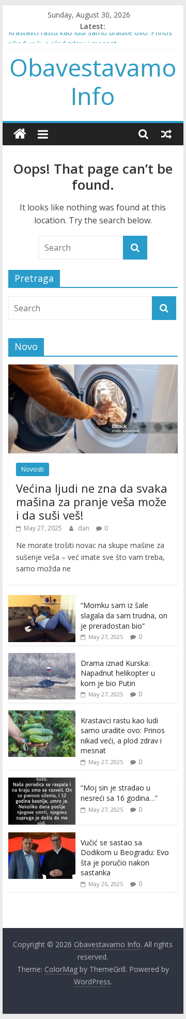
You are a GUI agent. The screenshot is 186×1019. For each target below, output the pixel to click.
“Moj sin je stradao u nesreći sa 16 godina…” (119, 793)
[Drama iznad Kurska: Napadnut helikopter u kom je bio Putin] (41, 658)
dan (84, 528)
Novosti (32, 469)
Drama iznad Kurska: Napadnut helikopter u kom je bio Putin (118, 673)
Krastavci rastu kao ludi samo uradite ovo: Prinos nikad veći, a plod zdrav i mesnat (123, 736)
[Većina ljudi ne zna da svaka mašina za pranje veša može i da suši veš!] (93, 370)
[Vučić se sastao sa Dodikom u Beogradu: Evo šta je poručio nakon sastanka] (41, 838)
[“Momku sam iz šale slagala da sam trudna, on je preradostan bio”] (41, 600)
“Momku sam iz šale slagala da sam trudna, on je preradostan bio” (124, 615)
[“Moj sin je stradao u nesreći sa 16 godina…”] (41, 783)
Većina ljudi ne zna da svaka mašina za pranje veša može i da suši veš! (91, 501)
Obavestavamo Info (92, 81)
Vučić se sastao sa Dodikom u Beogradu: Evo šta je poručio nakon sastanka (125, 858)
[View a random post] (166, 134)
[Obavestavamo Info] (20, 134)
